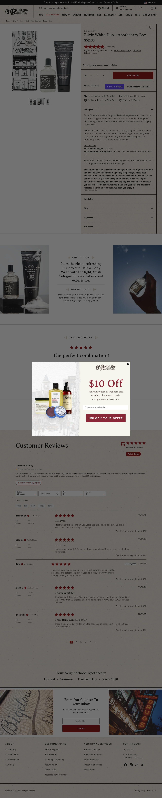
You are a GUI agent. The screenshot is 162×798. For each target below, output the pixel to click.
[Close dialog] (128, 364)
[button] (105, 382)
